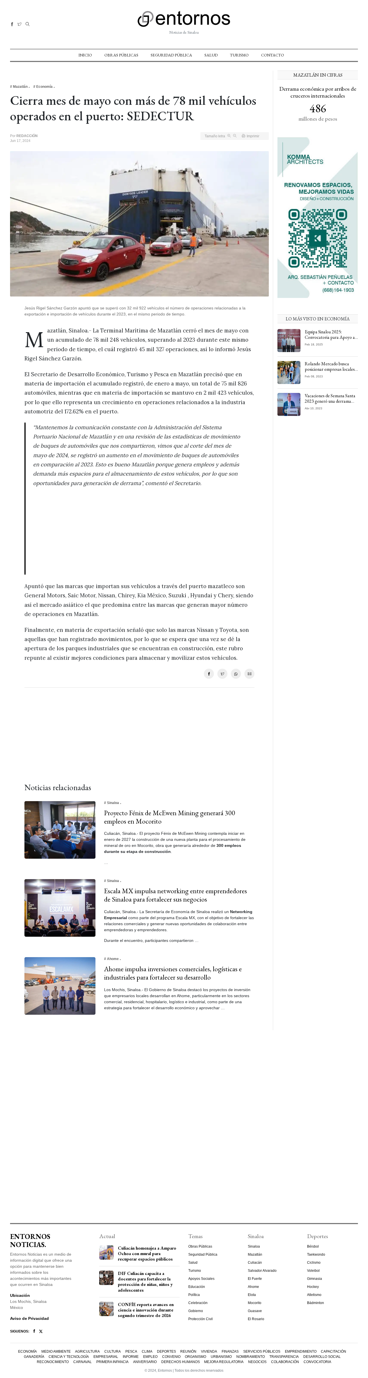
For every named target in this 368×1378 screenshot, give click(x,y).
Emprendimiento (301, 1352)
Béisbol (313, 1246)
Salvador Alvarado (262, 1271)
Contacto (272, 55)
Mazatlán (255, 1254)
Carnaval (82, 1362)
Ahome (253, 1287)
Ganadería (34, 1357)
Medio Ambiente (56, 1352)
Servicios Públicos (261, 1352)
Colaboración (285, 1362)
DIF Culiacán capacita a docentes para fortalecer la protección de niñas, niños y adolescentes (145, 1281)
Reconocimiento (53, 1362)
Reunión (188, 1352)
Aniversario (145, 1362)
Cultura (112, 1352)
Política (194, 1295)
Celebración (198, 1303)
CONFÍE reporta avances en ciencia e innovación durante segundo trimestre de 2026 (146, 1309)
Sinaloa (254, 1246)
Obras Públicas (121, 55)
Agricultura (87, 1352)
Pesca (131, 1352)
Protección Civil (200, 1319)
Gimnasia (314, 1279)
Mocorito (254, 1303)
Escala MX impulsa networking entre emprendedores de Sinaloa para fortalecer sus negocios (175, 895)
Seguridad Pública (171, 55)
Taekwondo (316, 1254)
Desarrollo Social (322, 1357)
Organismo (195, 1357)
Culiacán (255, 1263)
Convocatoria (317, 1362)
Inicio (85, 55)
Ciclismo (314, 1263)
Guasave (255, 1311)
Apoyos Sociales (201, 1279)
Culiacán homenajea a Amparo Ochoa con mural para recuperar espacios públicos (147, 1253)
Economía (27, 1352)
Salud (211, 55)
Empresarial (105, 1357)
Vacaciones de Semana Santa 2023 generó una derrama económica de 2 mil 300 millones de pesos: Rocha (330, 404)
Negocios (257, 1362)
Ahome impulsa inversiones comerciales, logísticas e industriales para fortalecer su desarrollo (173, 973)
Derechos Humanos (180, 1362)
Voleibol (313, 1271)
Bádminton (315, 1303)
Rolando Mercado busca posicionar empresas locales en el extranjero (330, 369)
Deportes (166, 1352)
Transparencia (284, 1357)
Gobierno (195, 1311)
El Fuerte (255, 1279)
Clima (147, 1352)
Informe (131, 1357)
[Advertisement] (139, 534)
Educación (196, 1287)
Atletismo (314, 1295)
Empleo (150, 1357)
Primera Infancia (112, 1362)
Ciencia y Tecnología (69, 1357)
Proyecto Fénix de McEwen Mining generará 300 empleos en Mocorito (169, 817)
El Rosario (256, 1319)
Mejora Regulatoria (224, 1362)
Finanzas (230, 1352)
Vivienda (209, 1352)
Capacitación (333, 1352)
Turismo (239, 55)
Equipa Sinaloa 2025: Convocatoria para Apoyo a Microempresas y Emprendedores (330, 340)
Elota (252, 1295)
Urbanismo (221, 1357)
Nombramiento (250, 1357)
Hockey (313, 1287)
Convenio (171, 1357)
